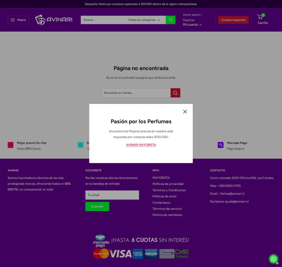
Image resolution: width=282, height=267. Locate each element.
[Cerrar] (185, 111)
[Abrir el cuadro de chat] (273, 259)
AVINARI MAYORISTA (141, 145)
